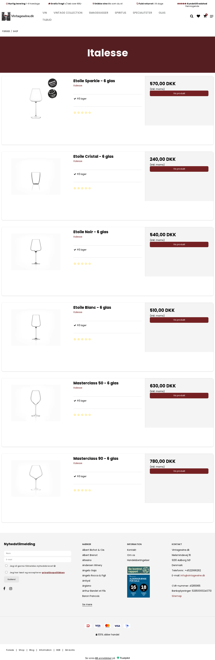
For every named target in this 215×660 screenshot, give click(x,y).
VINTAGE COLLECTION (68, 13)
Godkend (11, 579)
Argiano (86, 585)
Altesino (87, 560)
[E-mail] (37, 559)
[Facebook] (6, 588)
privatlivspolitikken (53, 572)
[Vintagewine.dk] (18, 16)
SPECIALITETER (142, 13)
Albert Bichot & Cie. (93, 550)
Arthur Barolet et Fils (94, 590)
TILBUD (47, 20)
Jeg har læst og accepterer (37, 572)
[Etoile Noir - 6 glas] (36, 261)
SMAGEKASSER (98, 13)
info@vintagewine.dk (193, 575)
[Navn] (37, 553)
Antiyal (86, 580)
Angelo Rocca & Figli (94, 575)
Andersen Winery (92, 565)
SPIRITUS (120, 13)
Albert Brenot (90, 555)
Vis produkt (179, 93)
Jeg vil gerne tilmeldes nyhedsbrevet (43, 565)
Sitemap (177, 596)
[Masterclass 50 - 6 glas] (36, 412)
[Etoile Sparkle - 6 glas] (36, 110)
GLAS (162, 13)
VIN (44, 13)
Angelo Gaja (89, 570)
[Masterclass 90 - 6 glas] (36, 488)
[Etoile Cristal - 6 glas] (36, 186)
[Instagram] (12, 588)
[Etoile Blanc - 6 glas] (36, 337)
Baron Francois (90, 596)
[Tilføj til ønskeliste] (198, 16)
